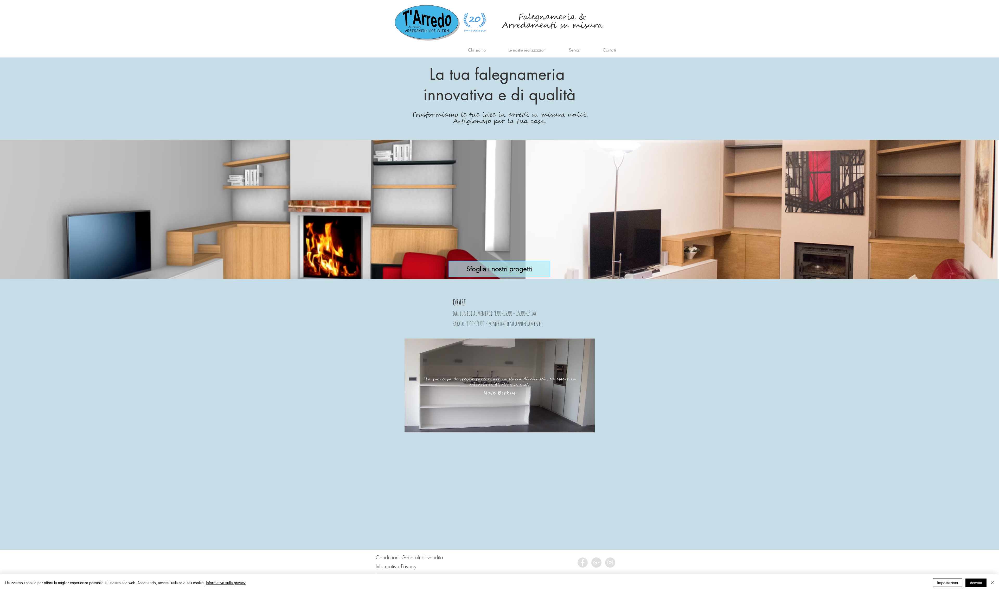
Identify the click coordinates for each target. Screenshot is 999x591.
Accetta (976, 582)
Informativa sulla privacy (226, 582)
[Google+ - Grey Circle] (596, 562)
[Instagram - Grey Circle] (610, 562)
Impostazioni (947, 582)
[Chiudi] (993, 583)
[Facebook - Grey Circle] (583, 562)
